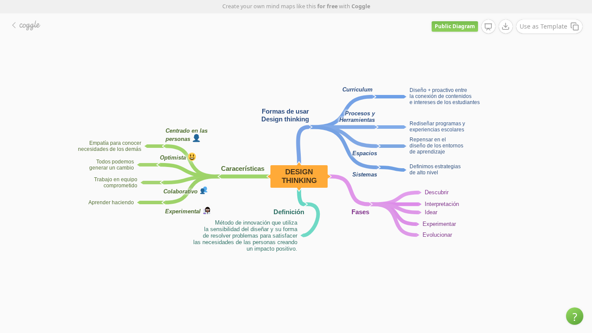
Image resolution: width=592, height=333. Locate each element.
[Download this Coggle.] (506, 26)
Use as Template (543, 26)
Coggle (360, 6)
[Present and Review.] (488, 27)
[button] (574, 316)
